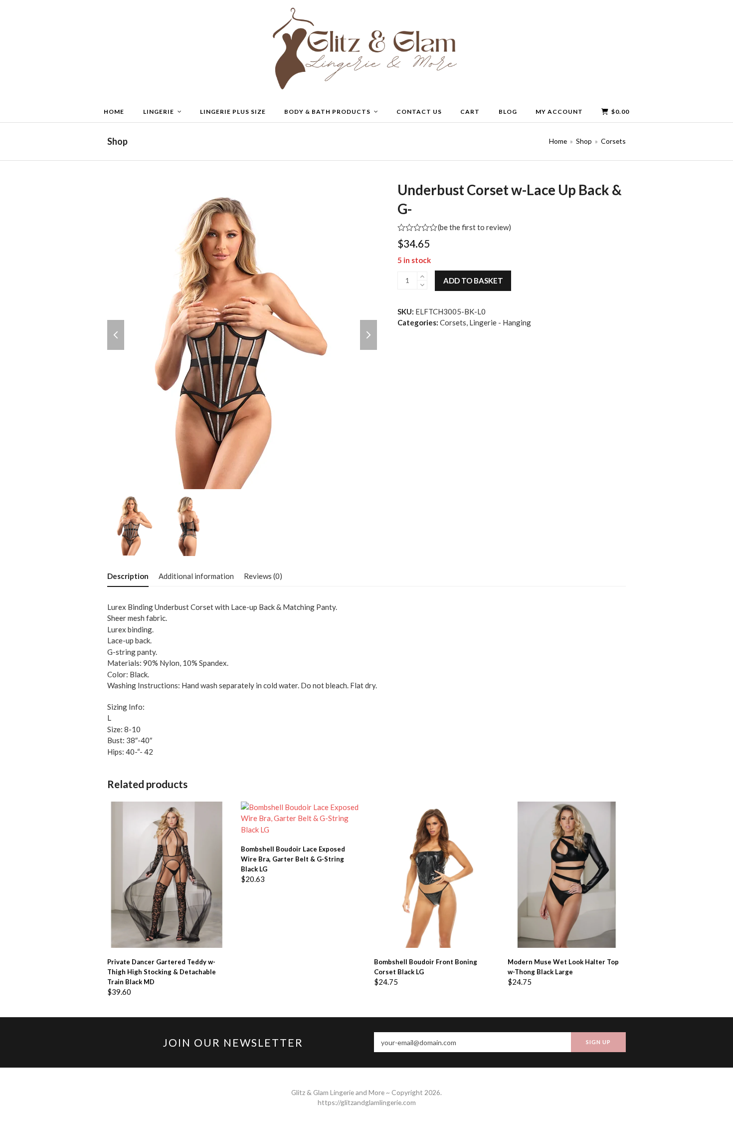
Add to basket (473, 280)
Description (128, 575)
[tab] (128, 576)
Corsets (453, 322)
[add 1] (422, 276)
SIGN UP (598, 1042)
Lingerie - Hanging (500, 322)
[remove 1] (422, 285)
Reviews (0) (263, 575)
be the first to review (474, 227)
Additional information (196, 575)
